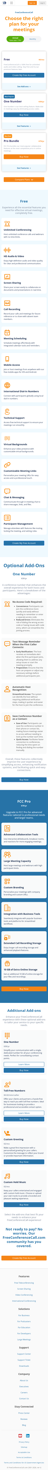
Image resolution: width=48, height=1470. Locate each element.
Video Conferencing (24, 1295)
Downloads (24, 1366)
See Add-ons (23, 86)
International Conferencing (24, 1301)
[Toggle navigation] (11, 3)
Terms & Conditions (24, 1457)
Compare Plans (22, 179)
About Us (24, 1380)
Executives (24, 1386)
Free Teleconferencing (24, 1283)
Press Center (24, 1413)
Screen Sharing (24, 1289)
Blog (24, 1425)
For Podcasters (24, 1321)
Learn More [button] (24, 1064)
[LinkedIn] (28, 1435)
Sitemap (24, 1447)
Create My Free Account (24, 75)
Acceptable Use (24, 1452)
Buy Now (24, 114)
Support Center (24, 1354)
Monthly (32, 39)
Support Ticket (24, 1360)
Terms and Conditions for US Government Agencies (24, 1463)
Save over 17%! (15, 39)
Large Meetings (24, 1339)
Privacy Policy (24, 1442)
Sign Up (32, 3)
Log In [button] (42, 3)
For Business (24, 1315)
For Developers (24, 1333)
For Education (24, 1327)
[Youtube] (20, 1435)
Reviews (24, 1419)
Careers (24, 1392)
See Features (23, 126)
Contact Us (24, 1398)
